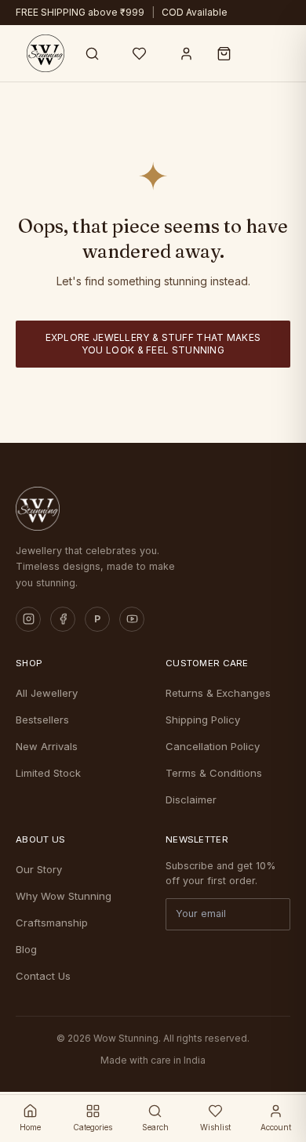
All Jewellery (47, 693)
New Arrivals (47, 746)
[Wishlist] (139, 53)
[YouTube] (131, 619)
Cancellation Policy (213, 746)
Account (275, 1127)
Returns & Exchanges (218, 693)
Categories (92, 1127)
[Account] (186, 53)
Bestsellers (42, 719)
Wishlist (215, 1127)
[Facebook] (62, 619)
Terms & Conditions (214, 773)
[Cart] (224, 53)
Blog (26, 949)
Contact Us (43, 976)
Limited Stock (48, 773)
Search (155, 1127)
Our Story (39, 869)
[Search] (92, 53)
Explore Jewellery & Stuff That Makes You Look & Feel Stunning (153, 344)
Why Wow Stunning (63, 896)
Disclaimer (191, 799)
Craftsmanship (52, 922)
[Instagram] (28, 619)
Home (30, 1127)
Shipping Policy (203, 719)
